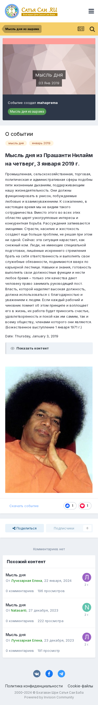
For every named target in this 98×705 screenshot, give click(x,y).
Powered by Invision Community (49, 697)
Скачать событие (24, 506)
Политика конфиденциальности (34, 686)
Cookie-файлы (80, 686)
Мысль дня (16, 575)
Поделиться (26, 528)
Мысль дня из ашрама (27, 111)
